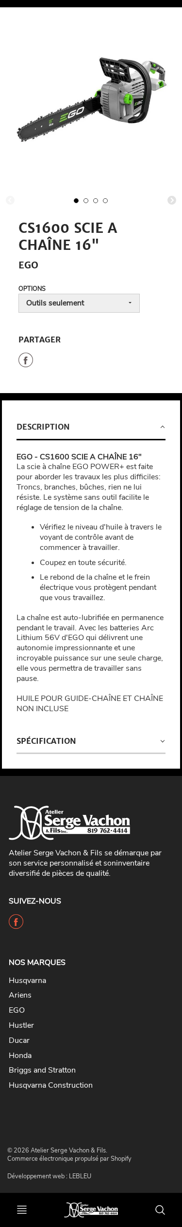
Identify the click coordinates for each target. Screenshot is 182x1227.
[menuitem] (83, 981)
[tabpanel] (76, 200)
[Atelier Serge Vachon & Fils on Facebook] (16, 925)
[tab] (91, 427)
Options (32, 288)
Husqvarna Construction (51, 1085)
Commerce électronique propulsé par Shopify (69, 1158)
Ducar (19, 1040)
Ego (28, 265)
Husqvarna (27, 980)
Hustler (21, 1025)
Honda (20, 1055)
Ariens (20, 995)
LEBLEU (80, 1176)
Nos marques (37, 962)
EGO (17, 1010)
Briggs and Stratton (42, 1070)
